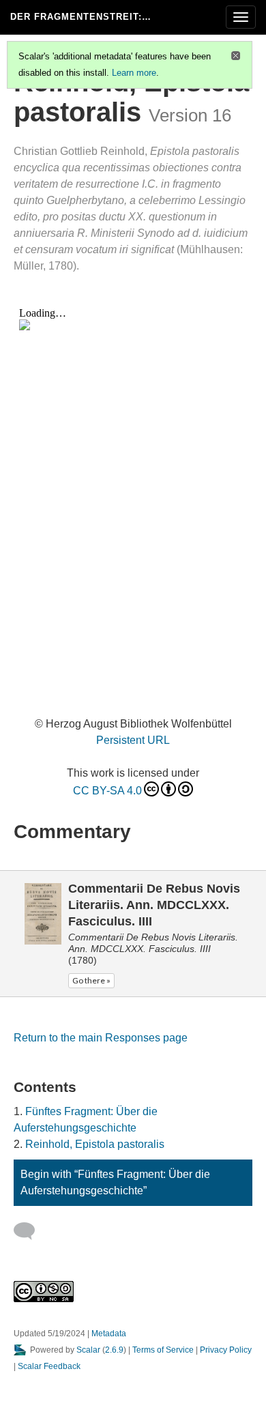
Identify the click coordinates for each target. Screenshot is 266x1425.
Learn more (134, 73)
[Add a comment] (30, 1231)
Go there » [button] (91, 980)
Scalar (88, 1350)
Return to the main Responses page (101, 1037)
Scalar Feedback (49, 1366)
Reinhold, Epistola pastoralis (94, 1144)
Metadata (108, 1333)
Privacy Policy (226, 1350)
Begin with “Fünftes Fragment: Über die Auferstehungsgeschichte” (115, 1182)
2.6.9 (114, 1350)
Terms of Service (163, 1350)
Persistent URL (133, 740)
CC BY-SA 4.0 (107, 790)
